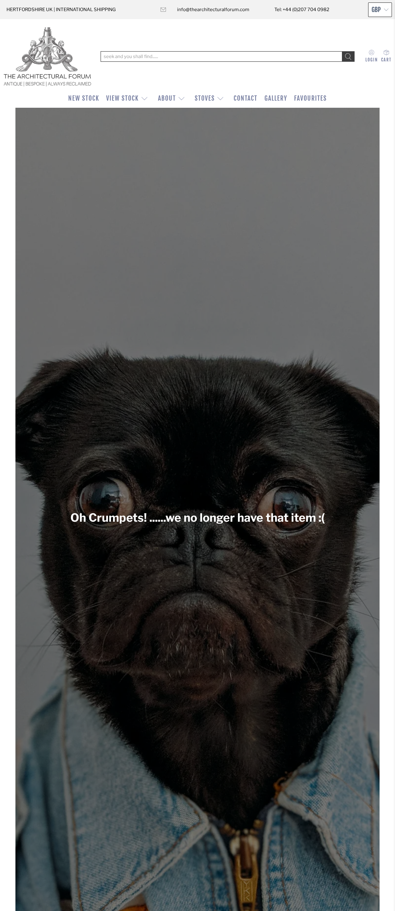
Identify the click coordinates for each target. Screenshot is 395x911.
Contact (245, 98)
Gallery (275, 98)
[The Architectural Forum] (47, 56)
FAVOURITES (310, 98)
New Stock (83, 98)
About (167, 98)
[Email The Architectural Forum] (163, 9)
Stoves (205, 98)
